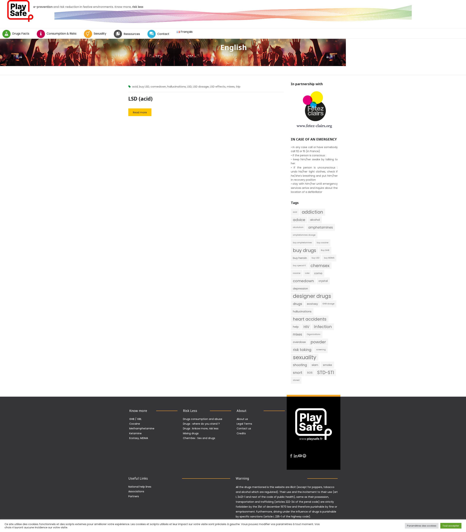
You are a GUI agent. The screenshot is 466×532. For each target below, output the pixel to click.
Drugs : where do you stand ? (201, 424)
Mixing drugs (191, 433)
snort (297, 372)
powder (318, 342)
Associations (136, 491)
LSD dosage (201, 86)
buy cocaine (322, 242)
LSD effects (218, 86)
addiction (312, 212)
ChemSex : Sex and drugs (199, 438)
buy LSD (144, 86)
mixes (231, 86)
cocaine (296, 273)
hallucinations (176, 86)
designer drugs (312, 296)
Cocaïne (134, 424)
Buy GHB (325, 250)
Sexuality (100, 33)
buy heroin (300, 258)
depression (300, 288)
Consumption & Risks (61, 33)
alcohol (315, 220)
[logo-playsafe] (20, 11)
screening (321, 349)
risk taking (302, 349)
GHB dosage (328, 303)
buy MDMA (329, 258)
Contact (163, 34)
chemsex (320, 266)
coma (318, 273)
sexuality (304, 357)
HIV (306, 326)
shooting (300, 365)
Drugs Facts (20, 33)
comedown (158, 86)
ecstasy (312, 304)
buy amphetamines (302, 242)
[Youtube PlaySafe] (300, 456)
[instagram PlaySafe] (304, 456)
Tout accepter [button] (451, 525)
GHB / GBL (135, 419)
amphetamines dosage (304, 235)
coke (307, 273)
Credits (241, 433)
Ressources (132, 34)
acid (135, 86)
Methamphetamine (141, 428)
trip (238, 86)
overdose (299, 342)
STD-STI (325, 372)
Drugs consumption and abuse (202, 419)
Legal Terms (244, 424)
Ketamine (135, 433)
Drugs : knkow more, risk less (200, 428)
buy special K (299, 265)
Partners (133, 496)
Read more (140, 112)
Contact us (244, 428)
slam (315, 365)
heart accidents (309, 319)
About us (242, 419)
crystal (323, 281)
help (296, 327)
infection (323, 326)
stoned (296, 380)
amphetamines (320, 227)
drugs (297, 304)
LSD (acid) (140, 98)
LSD (189, 86)
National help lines (139, 487)
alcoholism (298, 227)
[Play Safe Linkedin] (295, 456)
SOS (310, 372)
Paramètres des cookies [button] (421, 525)
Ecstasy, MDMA (138, 438)
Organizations (313, 334)
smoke (327, 365)
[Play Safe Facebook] (291, 456)
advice (299, 219)
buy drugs (304, 250)
